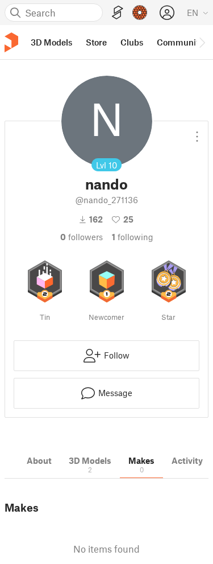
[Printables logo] (11, 42)
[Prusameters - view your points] (139, 12)
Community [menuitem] (180, 42)
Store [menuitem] (96, 42)
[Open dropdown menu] (197, 132)
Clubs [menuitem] (131, 42)
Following (132, 237)
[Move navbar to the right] (201, 42)
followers (81, 237)
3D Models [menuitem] (51, 42)
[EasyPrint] (117, 13)
